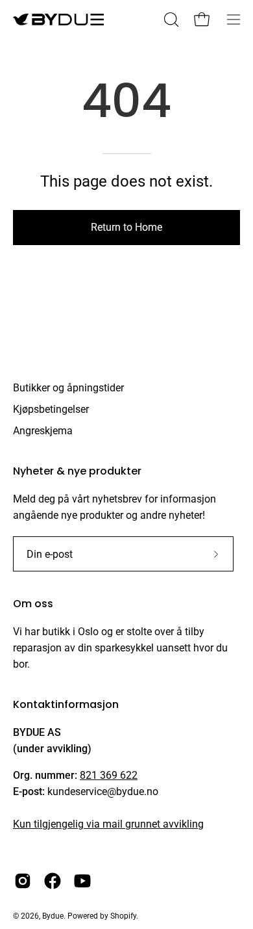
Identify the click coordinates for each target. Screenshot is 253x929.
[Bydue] (58, 19)
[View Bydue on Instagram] (22, 881)
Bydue (53, 916)
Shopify (123, 916)
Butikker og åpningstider (68, 388)
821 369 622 (109, 775)
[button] (170, 19)
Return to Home (126, 227)
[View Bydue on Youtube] (82, 881)
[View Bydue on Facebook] (52, 881)
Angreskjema (43, 431)
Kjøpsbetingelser (51, 409)
